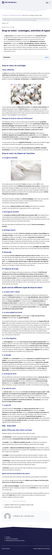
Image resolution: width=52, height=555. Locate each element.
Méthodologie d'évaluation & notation (15, 540)
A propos (8, 537)
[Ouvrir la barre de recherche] (50, 2)
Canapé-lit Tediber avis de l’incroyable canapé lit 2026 (18, 505)
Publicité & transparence (12, 539)
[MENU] (47, 2)
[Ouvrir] (47, 57)
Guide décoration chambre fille (12, 507)
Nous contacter (46, 548)
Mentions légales (37, 548)
